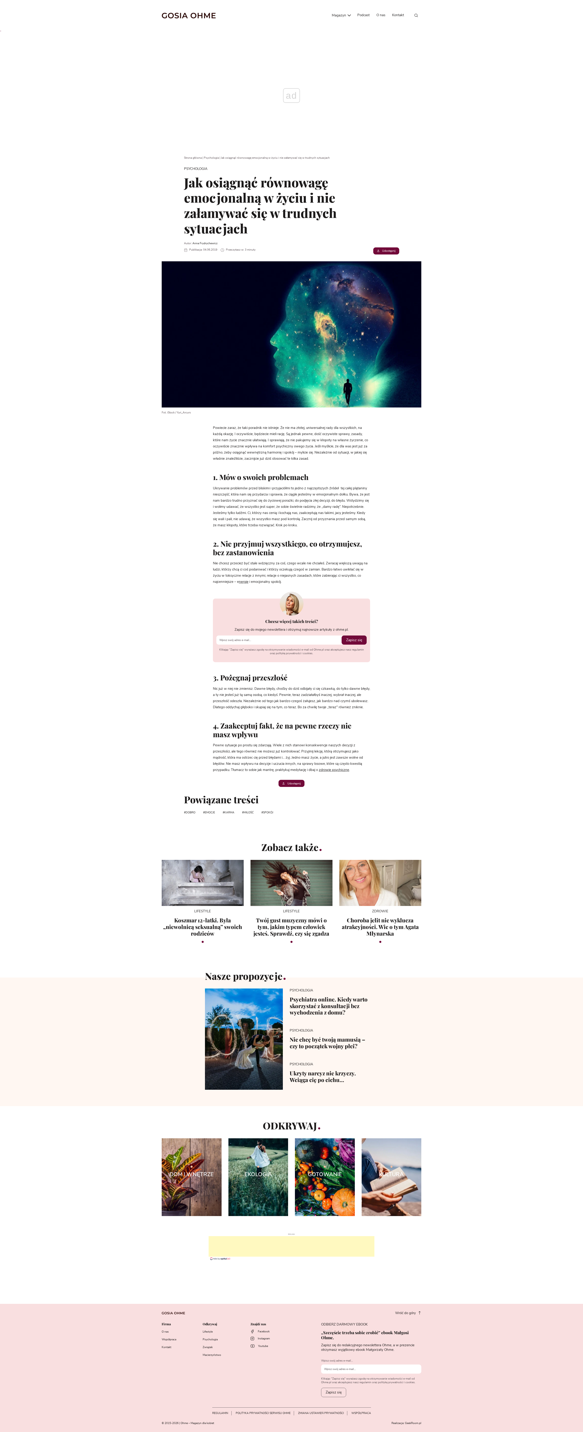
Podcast (363, 15)
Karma (229, 812)
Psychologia (211, 157)
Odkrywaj (210, 1324)
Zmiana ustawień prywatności (321, 1413)
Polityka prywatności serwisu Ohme (263, 1413)
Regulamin (220, 1413)
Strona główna (193, 157)
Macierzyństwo (212, 1355)
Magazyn (339, 15)
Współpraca (169, 1339)
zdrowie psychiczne (334, 770)
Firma (166, 1324)
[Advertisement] (291, 1246)
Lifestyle (208, 1331)
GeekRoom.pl (413, 1423)
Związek (208, 1347)
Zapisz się (354, 640)
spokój (268, 812)
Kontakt (398, 15)
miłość (249, 812)
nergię (243, 582)
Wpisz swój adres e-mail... (337, 1360)
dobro (190, 812)
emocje (210, 812)
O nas (380, 15)
